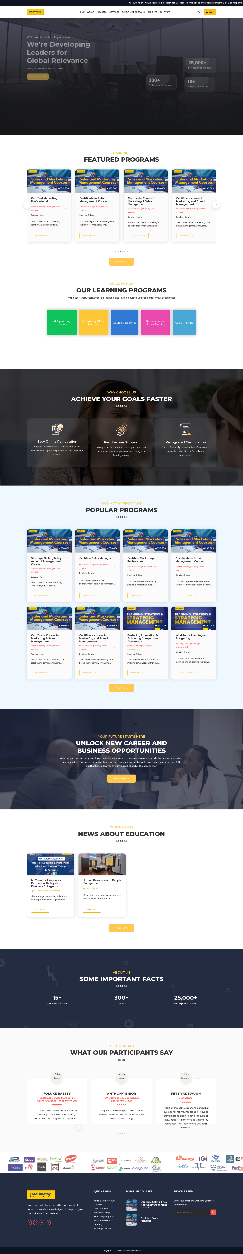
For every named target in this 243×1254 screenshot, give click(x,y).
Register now (41, 235)
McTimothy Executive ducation (47, 891)
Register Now (121, 778)
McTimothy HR (92, 889)
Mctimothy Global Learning (103, 1222)
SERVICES (114, 12)
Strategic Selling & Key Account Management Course (154, 1205)
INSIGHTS (152, 12)
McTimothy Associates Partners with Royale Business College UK (46, 883)
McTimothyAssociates (130, 1250)
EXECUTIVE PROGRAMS (133, 12)
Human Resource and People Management (102, 882)
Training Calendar (102, 1228)
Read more (40, 909)
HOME (81, 12)
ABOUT (90, 12)
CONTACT (165, 12)
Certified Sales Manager (149, 1219)
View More (121, 261)
